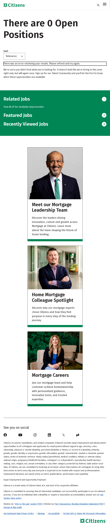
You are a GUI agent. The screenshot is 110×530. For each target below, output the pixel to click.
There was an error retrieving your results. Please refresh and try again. (41, 63)
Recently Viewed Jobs (26, 124)
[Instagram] (35, 435)
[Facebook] (5, 435)
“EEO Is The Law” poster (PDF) (28, 504)
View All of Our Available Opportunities (24, 106)
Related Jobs (17, 99)
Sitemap (41, 514)
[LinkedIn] (49, 435)
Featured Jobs (18, 115)
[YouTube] (20, 435)
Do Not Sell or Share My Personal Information (84, 513)
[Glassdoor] (77, 435)
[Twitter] (63, 435)
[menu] (104, 4)
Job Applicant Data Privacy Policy (19, 514)
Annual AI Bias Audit (13, 507)
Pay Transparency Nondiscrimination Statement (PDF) (79, 504)
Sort (5, 51)
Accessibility (54, 514)
